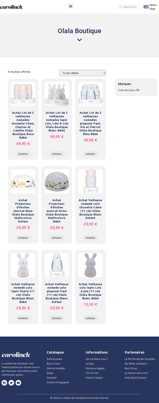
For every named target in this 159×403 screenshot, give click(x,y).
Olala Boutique (126, 90)
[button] (70, 6)
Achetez (23, 153)
